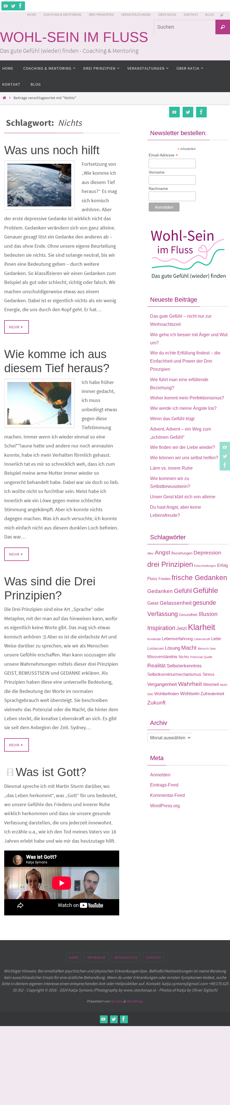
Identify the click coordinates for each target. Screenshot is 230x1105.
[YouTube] (5, 5)
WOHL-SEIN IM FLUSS (74, 37)
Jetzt (181, 628)
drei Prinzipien (170, 564)
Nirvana (117, 1001)
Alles (150, 553)
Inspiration (161, 627)
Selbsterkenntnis (184, 666)
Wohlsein (189, 693)
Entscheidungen (205, 565)
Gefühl (183, 590)
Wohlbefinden (166, 693)
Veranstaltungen (136, 14)
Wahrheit (190, 684)
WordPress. (135, 1001)
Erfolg (222, 565)
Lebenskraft (202, 639)
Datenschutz (126, 957)
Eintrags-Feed (164, 785)
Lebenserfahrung (177, 638)
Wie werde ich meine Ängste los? (183, 408)
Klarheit (201, 627)
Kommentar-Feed (167, 795)
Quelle (208, 657)
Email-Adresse (163, 155)
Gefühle (205, 590)
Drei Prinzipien (101, 14)
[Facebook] (20, 5)
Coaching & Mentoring (62, 14)
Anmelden (160, 774)
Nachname (158, 188)
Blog (209, 14)
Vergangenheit (162, 684)
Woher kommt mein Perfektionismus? (187, 397)
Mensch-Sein (207, 648)
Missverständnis (162, 656)
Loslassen (155, 648)
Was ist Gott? (51, 772)
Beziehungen (181, 553)
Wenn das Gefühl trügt (172, 418)
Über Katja (167, 14)
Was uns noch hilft (52, 150)
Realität (156, 666)
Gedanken (160, 591)
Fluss (152, 578)
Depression (207, 553)
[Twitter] (13, 5)
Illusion (208, 614)
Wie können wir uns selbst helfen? (184, 457)
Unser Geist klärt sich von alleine (182, 496)
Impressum (96, 957)
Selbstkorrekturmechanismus (174, 674)
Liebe (216, 638)
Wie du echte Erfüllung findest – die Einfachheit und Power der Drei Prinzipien (185, 361)
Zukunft (156, 703)
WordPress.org (165, 805)
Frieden (164, 579)
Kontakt (191, 14)
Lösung (172, 648)
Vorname (157, 172)
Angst (162, 552)
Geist (152, 603)
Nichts (184, 657)
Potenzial (196, 657)
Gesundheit (188, 615)
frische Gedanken (199, 577)
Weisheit (211, 684)
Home (31, 14)
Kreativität (154, 639)
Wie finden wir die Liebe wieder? (182, 447)
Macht (189, 648)
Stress (209, 674)
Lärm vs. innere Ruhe (171, 468)
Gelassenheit (176, 603)
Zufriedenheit (212, 693)
